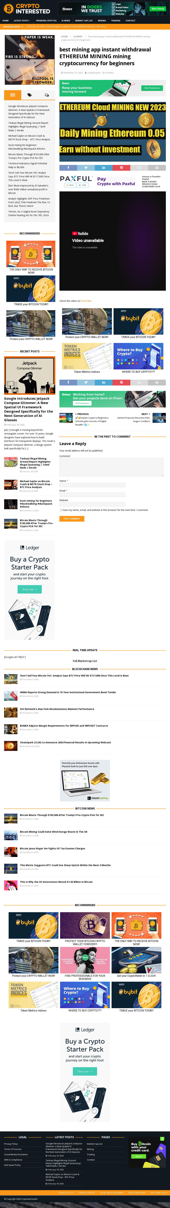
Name (63, 480)
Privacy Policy (11, 1143)
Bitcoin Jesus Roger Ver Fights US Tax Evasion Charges (52, 848)
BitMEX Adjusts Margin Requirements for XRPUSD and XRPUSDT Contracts (64, 725)
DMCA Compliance (13, 1159)
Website (63, 500)
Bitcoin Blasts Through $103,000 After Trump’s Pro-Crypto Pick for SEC (36, 523)
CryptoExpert (93, 72)
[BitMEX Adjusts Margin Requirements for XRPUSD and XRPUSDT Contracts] (10, 729)
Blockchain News (85, 669)
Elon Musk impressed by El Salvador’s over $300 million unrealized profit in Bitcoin (28, 189)
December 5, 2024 (30, 510)
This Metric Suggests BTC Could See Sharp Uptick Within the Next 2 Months (65, 865)
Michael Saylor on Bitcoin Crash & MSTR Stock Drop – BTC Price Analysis (36, 484)
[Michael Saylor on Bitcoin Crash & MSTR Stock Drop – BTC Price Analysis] (10, 485)
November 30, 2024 (30, 746)
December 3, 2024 (30, 713)
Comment (64, 456)
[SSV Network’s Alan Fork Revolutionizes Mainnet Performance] (10, 712)
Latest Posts (21, 20)
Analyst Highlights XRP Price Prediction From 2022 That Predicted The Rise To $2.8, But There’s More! (29, 202)
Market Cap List (84, 20)
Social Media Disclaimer (16, 1154)
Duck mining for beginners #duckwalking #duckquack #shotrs (36, 503)
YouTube (86, 300)
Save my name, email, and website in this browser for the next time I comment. (105, 510)
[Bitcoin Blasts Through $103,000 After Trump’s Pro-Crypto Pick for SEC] (10, 524)
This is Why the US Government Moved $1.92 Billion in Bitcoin (56, 881)
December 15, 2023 (73, 72)
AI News (66, 20)
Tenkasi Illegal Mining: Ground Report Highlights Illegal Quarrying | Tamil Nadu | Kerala (28, 126)
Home (5, 20)
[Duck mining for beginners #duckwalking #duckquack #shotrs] (10, 504)
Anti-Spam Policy (12, 1164)
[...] (26, 448)
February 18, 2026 (15, 424)
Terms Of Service (12, 1149)
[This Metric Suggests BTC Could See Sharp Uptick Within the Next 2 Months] (10, 869)
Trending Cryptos (46, 20)
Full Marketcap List (85, 661)
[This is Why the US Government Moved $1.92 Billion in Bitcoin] (10, 885)
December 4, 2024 (30, 696)
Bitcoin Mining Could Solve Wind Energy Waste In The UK (53, 831)
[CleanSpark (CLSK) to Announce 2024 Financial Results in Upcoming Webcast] (10, 746)
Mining (102, 20)
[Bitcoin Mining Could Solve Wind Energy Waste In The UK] (10, 835)
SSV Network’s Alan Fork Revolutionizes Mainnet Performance (57, 709)
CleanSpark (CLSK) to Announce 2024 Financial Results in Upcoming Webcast (65, 742)
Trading (115, 20)
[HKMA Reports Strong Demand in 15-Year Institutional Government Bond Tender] (10, 696)
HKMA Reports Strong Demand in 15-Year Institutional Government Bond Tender (68, 692)
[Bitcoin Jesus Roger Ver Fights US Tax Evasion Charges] (10, 852)
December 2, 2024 (30, 729)
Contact (130, 20)
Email (62, 490)
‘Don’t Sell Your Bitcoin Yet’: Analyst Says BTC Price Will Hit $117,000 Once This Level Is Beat (28, 176)
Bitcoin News (85, 808)
